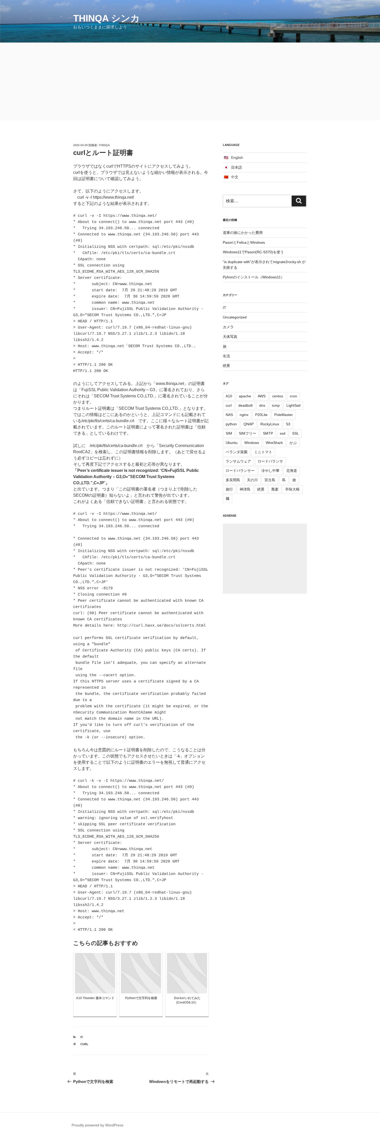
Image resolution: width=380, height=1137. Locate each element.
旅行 (229, 489)
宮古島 (269, 480)
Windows (251, 443)
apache (245, 396)
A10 (229, 396)
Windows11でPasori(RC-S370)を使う (253, 252)
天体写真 (230, 337)
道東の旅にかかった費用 (243, 233)
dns (262, 405)
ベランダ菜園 (236, 452)
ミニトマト (263, 452)
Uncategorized (235, 317)
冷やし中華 (270, 471)
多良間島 (233, 480)
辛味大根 (292, 489)
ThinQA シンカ (106, 18)
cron (293, 396)
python (231, 424)
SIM (229, 433)
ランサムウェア (238, 461)
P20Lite (261, 415)
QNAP (249, 424)
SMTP (268, 433)
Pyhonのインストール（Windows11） (253, 277)
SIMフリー (247, 433)
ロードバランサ (270, 461)
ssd (282, 433)
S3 (288, 424)
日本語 (236, 167)
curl (84, 1044)
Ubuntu (232, 443)
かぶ (293, 443)
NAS (229, 415)
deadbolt (245, 405)
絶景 (226, 365)
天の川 (252, 480)
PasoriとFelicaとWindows (244, 242)
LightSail (293, 405)
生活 (226, 356)
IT (81, 1037)
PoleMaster (283, 415)
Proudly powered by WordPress (97, 1125)
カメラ (228, 327)
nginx (244, 415)
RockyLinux (269, 424)
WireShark (274, 443)
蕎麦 (274, 489)
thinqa (104, 145)
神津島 (245, 489)
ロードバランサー (240, 471)
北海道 (291, 471)
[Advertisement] (190, 81)
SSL (295, 433)
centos (277, 396)
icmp (276, 405)
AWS (261, 396)
